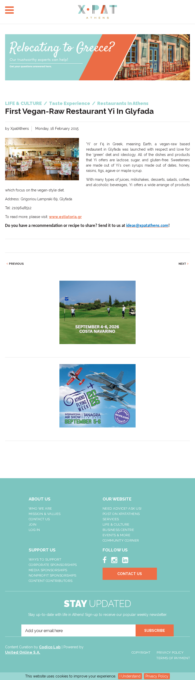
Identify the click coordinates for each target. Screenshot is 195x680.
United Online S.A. (22, 652)
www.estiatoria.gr (65, 217)
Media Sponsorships (48, 570)
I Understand (130, 676)
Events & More (117, 535)
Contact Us (39, 519)
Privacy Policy (156, 676)
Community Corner (121, 540)
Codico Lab (50, 647)
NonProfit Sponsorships (52, 575)
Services (111, 519)
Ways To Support (45, 559)
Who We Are (40, 508)
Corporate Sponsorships (53, 565)
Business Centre (118, 530)
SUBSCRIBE (154, 631)
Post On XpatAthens (121, 514)
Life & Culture (116, 524)
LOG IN (34, 530)
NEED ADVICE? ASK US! (122, 508)
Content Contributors (51, 581)
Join (33, 524)
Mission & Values (45, 514)
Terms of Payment (173, 658)
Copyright (141, 652)
